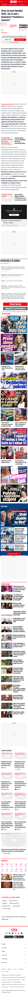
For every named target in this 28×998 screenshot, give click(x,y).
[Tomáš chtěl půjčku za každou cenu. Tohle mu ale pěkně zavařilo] (6, 646)
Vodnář (21, 871)
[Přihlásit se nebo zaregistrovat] (25, 1)
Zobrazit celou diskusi (15, 308)
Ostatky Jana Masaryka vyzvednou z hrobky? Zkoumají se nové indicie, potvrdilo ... (20, 539)
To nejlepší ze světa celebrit (11, 897)
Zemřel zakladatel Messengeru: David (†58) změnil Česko (18, 697)
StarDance (4, 903)
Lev (21, 866)
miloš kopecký (22, 916)
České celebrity (16, 906)
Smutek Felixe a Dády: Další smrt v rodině (19, 713)
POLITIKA (4, 506)
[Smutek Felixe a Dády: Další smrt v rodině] (6, 714)
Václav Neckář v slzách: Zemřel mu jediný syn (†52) (19, 620)
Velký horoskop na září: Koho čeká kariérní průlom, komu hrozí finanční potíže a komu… (19, 877)
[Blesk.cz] (13, 1)
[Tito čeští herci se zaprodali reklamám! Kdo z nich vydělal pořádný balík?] (6, 597)
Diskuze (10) (4, 32)
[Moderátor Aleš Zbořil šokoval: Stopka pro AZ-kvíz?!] (6, 637)
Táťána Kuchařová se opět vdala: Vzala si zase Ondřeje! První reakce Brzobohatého (19, 588)
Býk (7, 866)
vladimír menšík (9, 916)
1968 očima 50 (5, 919)
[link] (6, 933)
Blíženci (11, 866)
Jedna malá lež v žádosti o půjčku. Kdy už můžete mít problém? (19, 613)
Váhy (2, 871)
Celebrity (4, 900)
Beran (2, 866)
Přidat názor (15, 304)
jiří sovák (16, 916)
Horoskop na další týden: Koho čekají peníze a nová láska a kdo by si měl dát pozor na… (19, 885)
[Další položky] (26, 4)
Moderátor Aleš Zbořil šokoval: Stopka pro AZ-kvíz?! (19, 636)
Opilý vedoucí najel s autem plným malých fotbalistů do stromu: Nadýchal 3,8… (18, 679)
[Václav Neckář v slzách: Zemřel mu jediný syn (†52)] (6, 621)
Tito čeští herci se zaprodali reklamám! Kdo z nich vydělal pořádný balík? (18, 597)
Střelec (11, 871)
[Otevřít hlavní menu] (1, 1)
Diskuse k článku (10, 260)
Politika (3, 533)
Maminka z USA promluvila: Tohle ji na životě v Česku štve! (19, 605)
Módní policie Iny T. (14, 903)
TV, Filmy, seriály (6, 908)
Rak (16, 866)
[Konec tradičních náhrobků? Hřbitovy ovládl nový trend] (6, 662)
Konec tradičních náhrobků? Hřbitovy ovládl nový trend (18, 661)
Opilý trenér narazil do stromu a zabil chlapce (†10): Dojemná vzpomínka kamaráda (19, 705)
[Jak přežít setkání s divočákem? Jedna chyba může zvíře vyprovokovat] (6, 670)
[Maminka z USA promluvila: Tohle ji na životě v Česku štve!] (6, 606)
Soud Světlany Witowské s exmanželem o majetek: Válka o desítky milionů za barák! (19, 688)
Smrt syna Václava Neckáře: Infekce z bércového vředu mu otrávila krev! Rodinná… (19, 629)
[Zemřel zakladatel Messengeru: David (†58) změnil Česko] (6, 698)
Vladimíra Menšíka (7, 104)
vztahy (3, 916)
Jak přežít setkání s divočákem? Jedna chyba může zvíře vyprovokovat (18, 670)
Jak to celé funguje (14, 42)
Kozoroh (16, 871)
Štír (7, 871)
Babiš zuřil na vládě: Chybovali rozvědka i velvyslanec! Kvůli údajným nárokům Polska (20, 531)
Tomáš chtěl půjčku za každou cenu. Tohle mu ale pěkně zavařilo (19, 644)
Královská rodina (6, 906)
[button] (9, 936)
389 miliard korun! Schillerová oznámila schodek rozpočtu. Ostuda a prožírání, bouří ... (20, 547)
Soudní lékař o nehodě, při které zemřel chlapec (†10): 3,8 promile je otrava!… (19, 653)
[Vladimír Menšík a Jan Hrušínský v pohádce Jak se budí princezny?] (14, 25)
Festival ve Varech (13, 900)
